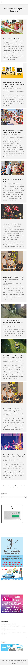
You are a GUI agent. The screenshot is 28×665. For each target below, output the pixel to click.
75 (15, 485)
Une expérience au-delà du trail (8, 630)
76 (18, 485)
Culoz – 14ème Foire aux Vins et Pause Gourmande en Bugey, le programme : (13, 279)
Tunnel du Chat (20, 326)
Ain (8, 88)
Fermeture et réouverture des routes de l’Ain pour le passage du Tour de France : (13, 84)
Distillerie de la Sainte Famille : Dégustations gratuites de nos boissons (13, 632)
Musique (5, 136)
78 (24, 485)
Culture (9, 41)
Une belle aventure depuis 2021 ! (8, 624)
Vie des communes (7, 42)
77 (21, 485)
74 (11, 485)
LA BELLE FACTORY (16, 662)
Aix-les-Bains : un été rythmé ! (12, 224)
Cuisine (9, 134)
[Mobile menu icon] (2, 2)
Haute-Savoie (18, 360)
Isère (18, 41)
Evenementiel (13, 41)
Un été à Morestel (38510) (11, 39)
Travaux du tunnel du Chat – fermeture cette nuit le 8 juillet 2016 (13, 322)
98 (14, 487)
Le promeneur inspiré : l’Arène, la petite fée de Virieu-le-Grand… (13, 626)
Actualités (5, 41)
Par (4, 44)
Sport (7, 361)
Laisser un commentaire (19, 44)
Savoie (8, 136)
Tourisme (21, 41)
